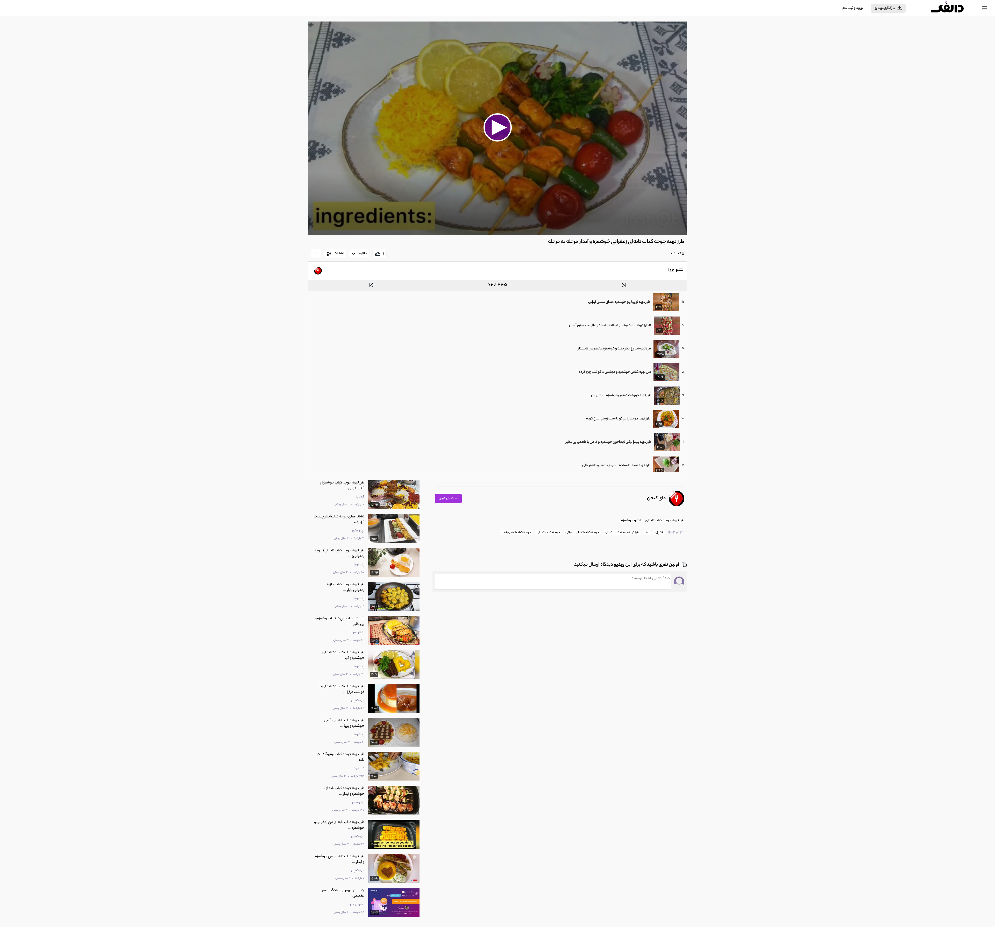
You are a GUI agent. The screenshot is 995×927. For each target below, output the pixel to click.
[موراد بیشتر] (316, 254)
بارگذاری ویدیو (885, 8)
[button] (497, 127)
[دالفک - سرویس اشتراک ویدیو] (952, 8)
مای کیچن (656, 498)
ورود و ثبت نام (852, 8)
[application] (497, 128)
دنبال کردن (446, 498)
